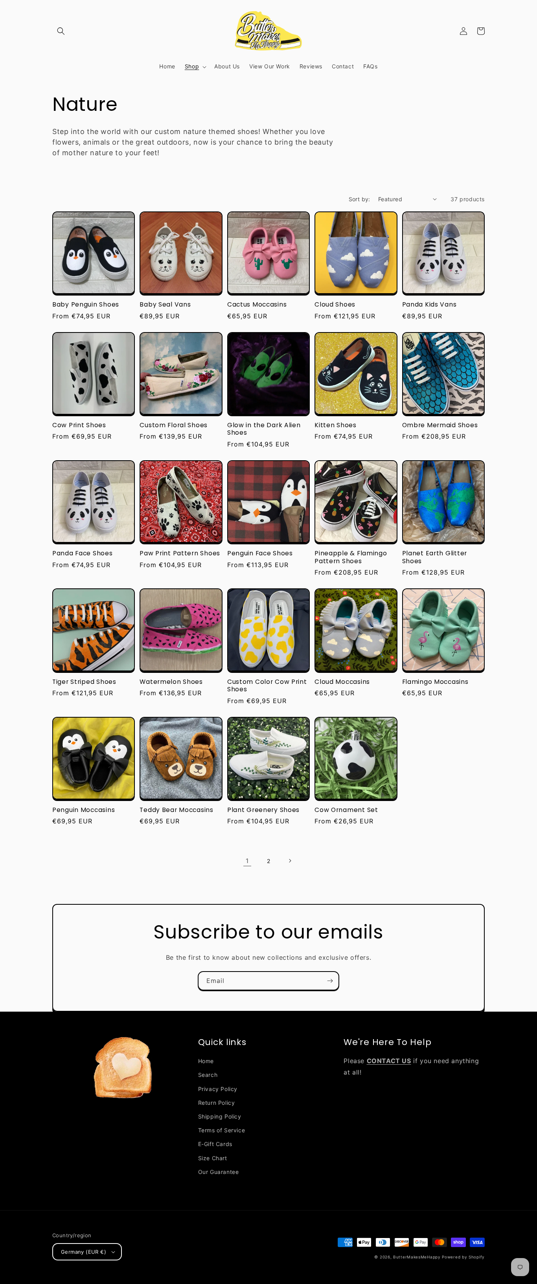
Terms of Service (221, 1130)
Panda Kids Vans (429, 304)
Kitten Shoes (335, 425)
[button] (61, 31)
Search (208, 1074)
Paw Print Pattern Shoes (180, 553)
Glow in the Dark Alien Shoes (264, 429)
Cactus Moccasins (257, 304)
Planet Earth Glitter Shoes (434, 557)
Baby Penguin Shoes (85, 304)
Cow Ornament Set (346, 810)
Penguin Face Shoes (260, 553)
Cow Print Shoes (79, 425)
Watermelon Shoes (171, 681)
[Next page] (289, 860)
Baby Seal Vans (165, 304)
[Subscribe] (329, 980)
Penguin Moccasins (83, 810)
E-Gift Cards (215, 1144)
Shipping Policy (219, 1116)
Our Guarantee (218, 1171)
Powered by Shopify (463, 1257)
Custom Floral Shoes (174, 425)
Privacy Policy (217, 1089)
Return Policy (216, 1102)
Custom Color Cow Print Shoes (267, 685)
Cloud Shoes (334, 304)
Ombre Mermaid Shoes (440, 425)
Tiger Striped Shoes (84, 681)
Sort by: (359, 199)
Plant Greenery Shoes (263, 810)
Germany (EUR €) (83, 1252)
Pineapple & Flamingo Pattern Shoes (350, 557)
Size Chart (212, 1158)
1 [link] (247, 861)
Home (206, 1061)
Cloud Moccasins (342, 681)
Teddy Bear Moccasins (176, 810)
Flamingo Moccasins (435, 681)
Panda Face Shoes (82, 553)
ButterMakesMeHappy (417, 1257)
